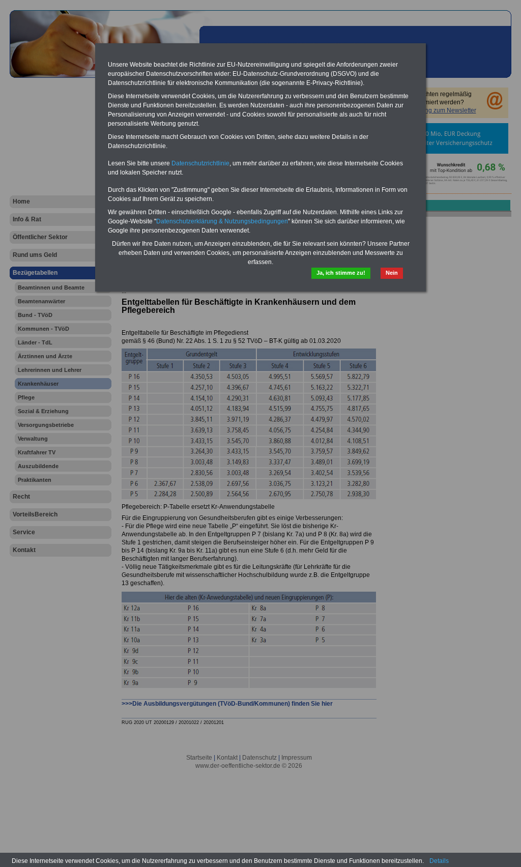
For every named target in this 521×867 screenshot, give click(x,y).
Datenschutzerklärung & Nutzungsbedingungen (222, 221)
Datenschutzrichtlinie (200, 163)
